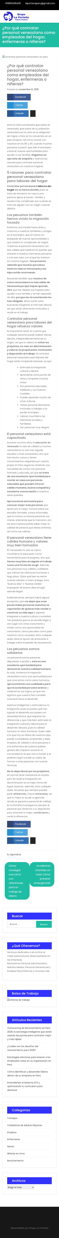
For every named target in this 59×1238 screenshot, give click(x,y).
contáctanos (41, 812)
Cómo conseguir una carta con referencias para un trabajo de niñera (16, 881)
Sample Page (40, 8)
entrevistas (41, 793)
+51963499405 (13, 3)
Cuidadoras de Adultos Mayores (24, 1125)
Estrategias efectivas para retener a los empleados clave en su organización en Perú (29, 1061)
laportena (15, 854)
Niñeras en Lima (16, 1153)
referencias (19, 793)
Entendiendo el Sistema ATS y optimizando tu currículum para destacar (24, 1086)
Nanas (10, 1146)
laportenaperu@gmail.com (40, 3)
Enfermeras (13, 1139)
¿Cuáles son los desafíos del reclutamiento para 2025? (22, 1048)
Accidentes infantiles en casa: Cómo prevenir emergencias (42, 874)
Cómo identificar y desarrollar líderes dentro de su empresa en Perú (27, 1073)
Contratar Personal (32, 8)
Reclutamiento (15, 1160)
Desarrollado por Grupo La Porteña (29, 1228)
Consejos (12, 1118)
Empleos (12, 1132)
